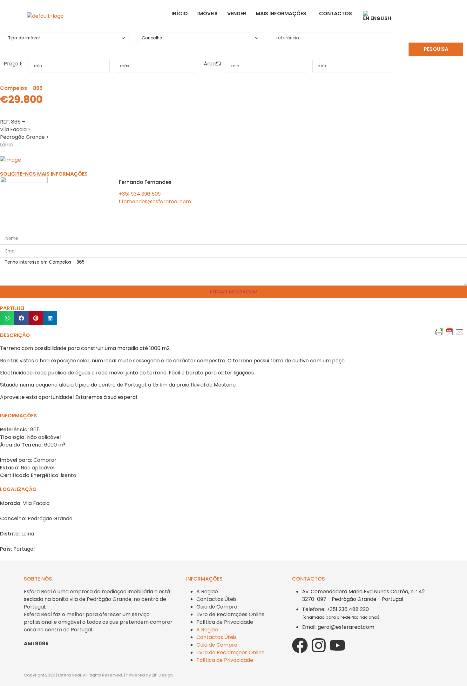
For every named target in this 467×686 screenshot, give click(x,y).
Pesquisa (436, 49)
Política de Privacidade (224, 622)
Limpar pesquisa (436, 61)
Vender (236, 13)
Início (180, 13)
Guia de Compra (216, 606)
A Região (207, 591)
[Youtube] (337, 645)
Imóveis (207, 13)
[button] (7, 318)
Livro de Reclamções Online (230, 614)
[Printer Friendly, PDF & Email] (449, 341)
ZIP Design (162, 675)
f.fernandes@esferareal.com (155, 201)
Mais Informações (281, 13)
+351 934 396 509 (140, 194)
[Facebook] (300, 645)
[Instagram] (319, 645)
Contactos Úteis (216, 599)
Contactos (335, 13)
